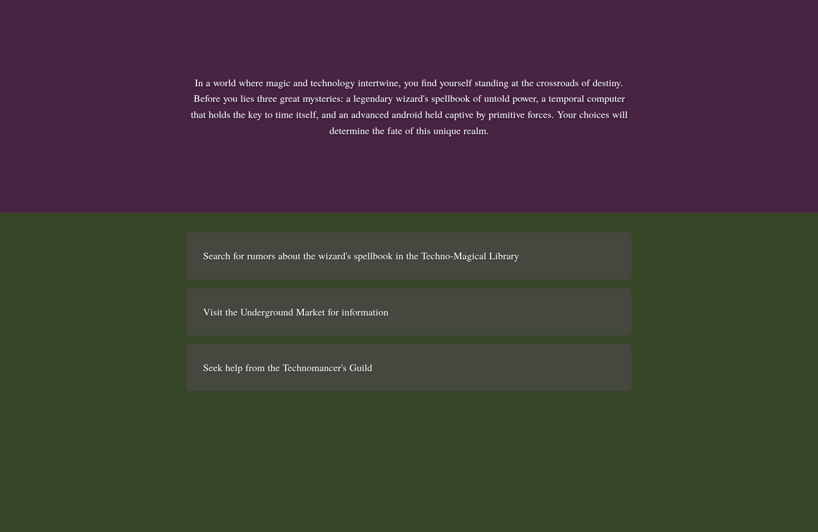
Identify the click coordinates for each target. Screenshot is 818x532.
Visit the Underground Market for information (295, 311)
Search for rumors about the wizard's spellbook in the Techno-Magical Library (361, 255)
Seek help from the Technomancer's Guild (287, 367)
